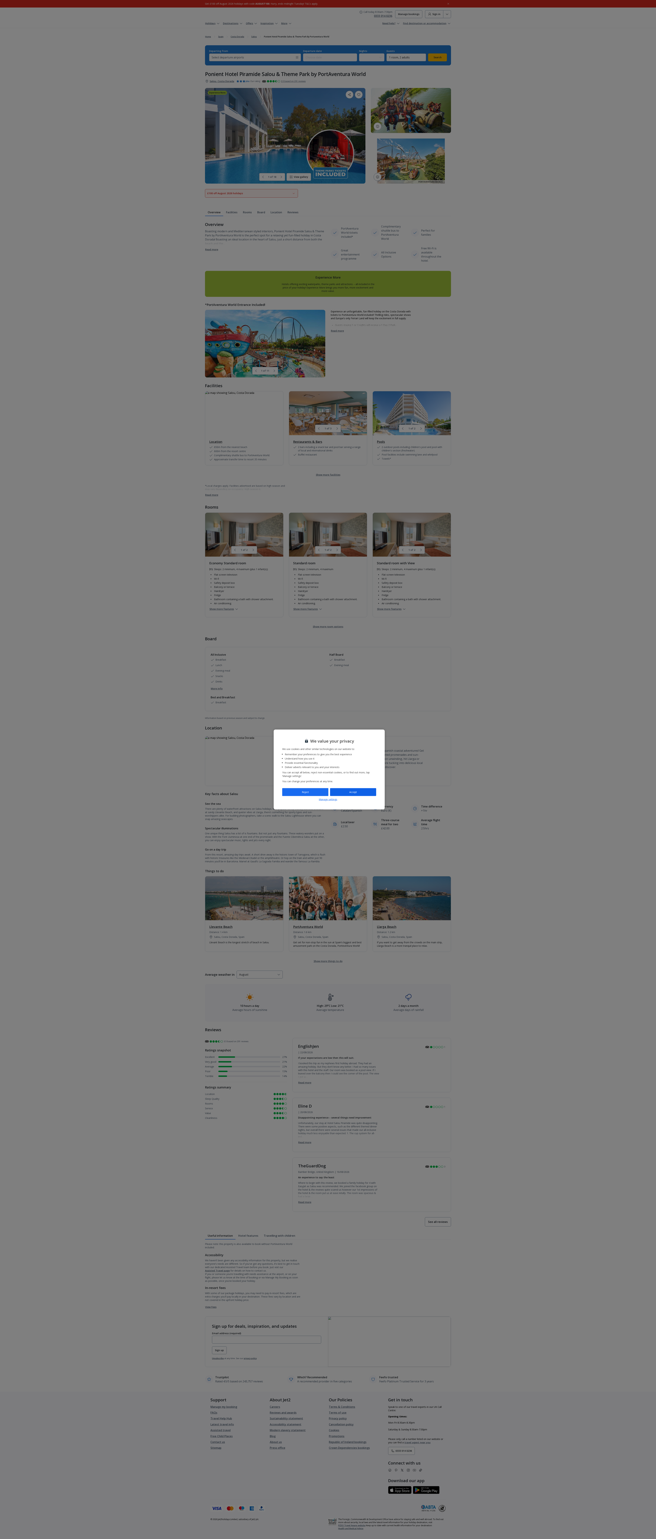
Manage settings (328, 799)
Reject (305, 792)
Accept (353, 792)
